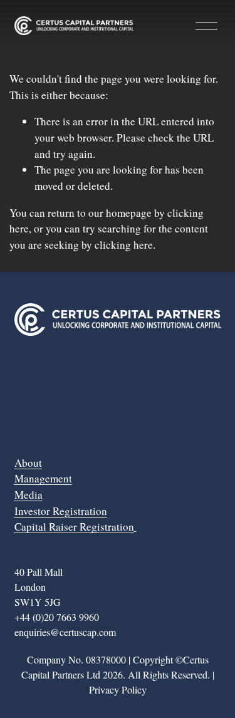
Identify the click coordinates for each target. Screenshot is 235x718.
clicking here (124, 244)
